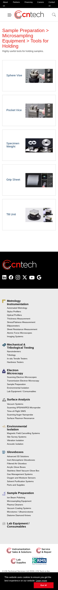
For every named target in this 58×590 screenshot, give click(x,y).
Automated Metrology (17, 308)
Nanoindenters (14, 351)
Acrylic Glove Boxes (16, 467)
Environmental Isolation (18, 388)
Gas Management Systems (20, 474)
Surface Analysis (18, 399)
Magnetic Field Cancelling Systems (23, 433)
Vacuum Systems (15, 404)
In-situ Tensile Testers (17, 358)
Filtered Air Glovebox (17, 463)
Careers (40, 2)
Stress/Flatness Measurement (21, 322)
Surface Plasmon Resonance (20, 418)
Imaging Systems (15, 336)
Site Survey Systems (16, 437)
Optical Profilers (14, 315)
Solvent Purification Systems (20, 481)
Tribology (11, 355)
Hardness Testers (15, 362)
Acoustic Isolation (15, 444)
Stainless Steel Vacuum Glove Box (23, 470)
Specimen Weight (29, 145)
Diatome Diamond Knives (19, 515)
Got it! (43, 585)
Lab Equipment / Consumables (21, 391)
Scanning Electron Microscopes (22, 377)
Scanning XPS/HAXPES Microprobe (23, 407)
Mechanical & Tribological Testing (20, 346)
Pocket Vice (29, 110)
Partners (16, 2)
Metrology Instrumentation (18, 302)
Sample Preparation (16, 384)
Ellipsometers (13, 326)
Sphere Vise (29, 75)
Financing (29, 2)
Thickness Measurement (18, 318)
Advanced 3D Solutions (18, 456)
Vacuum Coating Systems (19, 508)
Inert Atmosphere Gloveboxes (21, 460)
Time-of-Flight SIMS (16, 411)
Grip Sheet (29, 179)
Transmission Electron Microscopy (23, 380)
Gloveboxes (15, 452)
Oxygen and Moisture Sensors (21, 478)
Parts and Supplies (16, 485)
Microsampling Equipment (19, 501)
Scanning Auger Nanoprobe (20, 414)
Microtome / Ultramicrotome (20, 512)
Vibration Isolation (15, 440)
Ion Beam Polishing (16, 497)
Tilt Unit (29, 214)
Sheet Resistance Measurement (22, 329)
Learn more (41, 580)
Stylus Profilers (14, 311)
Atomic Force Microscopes (19, 333)
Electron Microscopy (15, 372)
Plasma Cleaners (15, 504)
